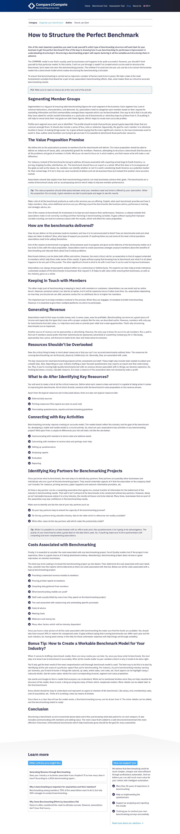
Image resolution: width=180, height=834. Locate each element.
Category (33, 22)
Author (69, 22)
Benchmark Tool (99, 6)
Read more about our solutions (126, 823)
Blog (129, 6)
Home (87, 6)
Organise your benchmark (51, 22)
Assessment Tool (117, 6)
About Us (137, 6)
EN (147, 6)
